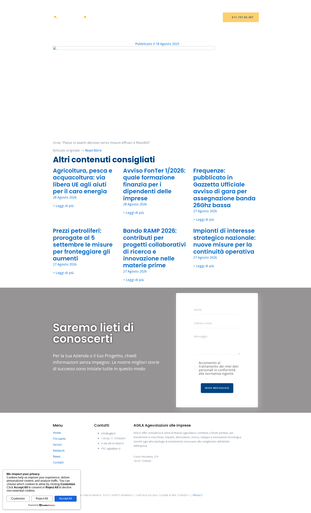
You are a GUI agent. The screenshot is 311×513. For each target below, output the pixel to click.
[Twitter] (151, 473)
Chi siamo (123, 17)
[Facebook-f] (138, 473)
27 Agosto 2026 (205, 211)
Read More (93, 150)
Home (106, 17)
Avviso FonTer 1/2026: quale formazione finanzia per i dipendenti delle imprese (154, 184)
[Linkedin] (178, 473)
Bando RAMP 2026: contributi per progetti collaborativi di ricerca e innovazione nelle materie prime (154, 248)
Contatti (194, 17)
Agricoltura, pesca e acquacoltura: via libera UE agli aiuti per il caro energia (82, 180)
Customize (18, 498)
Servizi (142, 17)
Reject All (42, 498)
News (177, 17)
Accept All (65, 498)
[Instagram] (165, 473)
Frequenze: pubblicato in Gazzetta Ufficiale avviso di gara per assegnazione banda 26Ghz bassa (224, 187)
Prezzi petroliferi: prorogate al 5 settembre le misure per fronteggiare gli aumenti (83, 244)
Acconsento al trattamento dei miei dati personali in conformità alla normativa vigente (218, 368)
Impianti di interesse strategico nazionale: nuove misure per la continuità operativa (224, 241)
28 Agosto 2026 (64, 197)
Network (160, 17)
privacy (198, 495)
